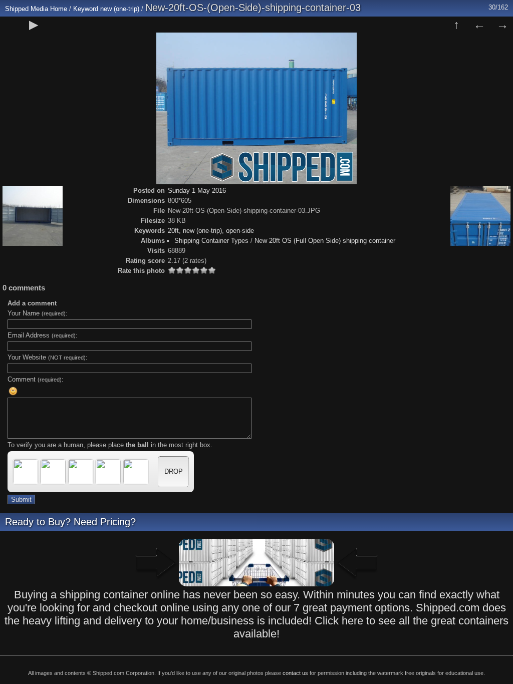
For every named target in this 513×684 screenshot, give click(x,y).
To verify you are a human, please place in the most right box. (110, 445)
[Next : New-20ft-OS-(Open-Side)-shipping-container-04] (502, 25)
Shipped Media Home (36, 9)
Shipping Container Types (211, 240)
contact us (295, 673)
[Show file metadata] (56, 25)
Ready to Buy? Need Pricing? (70, 521)
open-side (240, 230)
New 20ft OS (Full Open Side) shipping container (324, 240)
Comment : (36, 379)
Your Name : (38, 313)
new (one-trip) (119, 9)
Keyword (85, 9)
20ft (173, 230)
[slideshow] (33, 25)
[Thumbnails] (456, 25)
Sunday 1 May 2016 (197, 190)
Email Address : (43, 335)
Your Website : (48, 357)
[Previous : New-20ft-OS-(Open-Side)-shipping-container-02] (479, 25)
